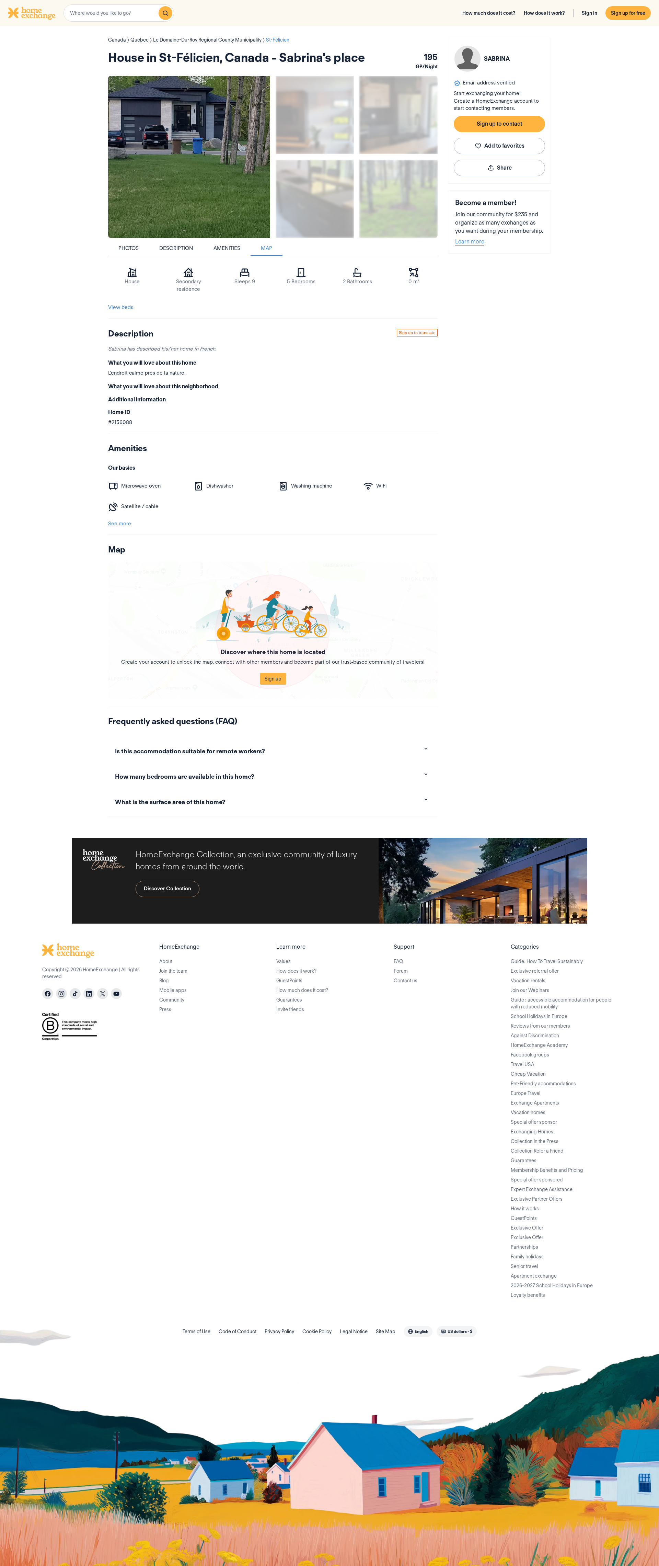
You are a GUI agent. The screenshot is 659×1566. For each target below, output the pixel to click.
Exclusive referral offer (535, 971)
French (207, 349)
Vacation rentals (528, 980)
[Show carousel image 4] (398, 199)
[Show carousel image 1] (315, 115)
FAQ (398, 961)
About (165, 961)
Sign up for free (628, 13)
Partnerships (524, 1247)
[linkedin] (88, 993)
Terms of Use (196, 1331)
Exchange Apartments (535, 1103)
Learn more (469, 241)
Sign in (589, 13)
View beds (120, 307)
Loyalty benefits (528, 1295)
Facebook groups (530, 1055)
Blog (164, 980)
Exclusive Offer (527, 1228)
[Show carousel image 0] (189, 157)
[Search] (165, 13)
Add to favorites (504, 145)
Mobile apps (173, 990)
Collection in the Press (534, 1141)
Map (266, 248)
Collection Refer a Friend (537, 1151)
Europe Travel (525, 1093)
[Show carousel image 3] (315, 199)
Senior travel (524, 1266)
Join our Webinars (530, 990)
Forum (401, 971)
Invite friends (290, 1009)
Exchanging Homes (532, 1131)
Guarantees (289, 1000)
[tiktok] (75, 993)
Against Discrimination (535, 1035)
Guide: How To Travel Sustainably (547, 961)
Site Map (385, 1331)
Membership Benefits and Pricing (547, 1170)
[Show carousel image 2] (398, 115)
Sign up (273, 679)
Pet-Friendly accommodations (543, 1083)
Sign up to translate (417, 332)
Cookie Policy (317, 1331)
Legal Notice (354, 1331)
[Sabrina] (467, 58)
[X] (102, 993)
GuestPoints (289, 980)
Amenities (226, 248)
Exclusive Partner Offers (537, 1199)
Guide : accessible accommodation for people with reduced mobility (561, 1003)
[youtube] (116, 993)
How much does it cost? (489, 13)
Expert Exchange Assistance (542, 1189)
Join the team (173, 971)
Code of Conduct (237, 1331)
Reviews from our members (540, 1026)
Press (165, 1009)
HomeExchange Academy (539, 1045)
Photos (128, 248)
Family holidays (527, 1256)
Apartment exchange (534, 1276)
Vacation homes (528, 1112)
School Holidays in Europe (539, 1016)
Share (504, 167)
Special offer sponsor (534, 1122)
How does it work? (544, 13)
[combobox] (119, 13)
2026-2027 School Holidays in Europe (552, 1285)
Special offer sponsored (537, 1179)
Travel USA (522, 1064)
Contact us (405, 980)
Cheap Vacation (528, 1074)
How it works (525, 1208)
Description (176, 248)
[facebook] (47, 993)
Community (171, 1000)
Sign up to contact (499, 124)
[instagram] (61, 993)
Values (283, 961)
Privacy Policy (279, 1331)
